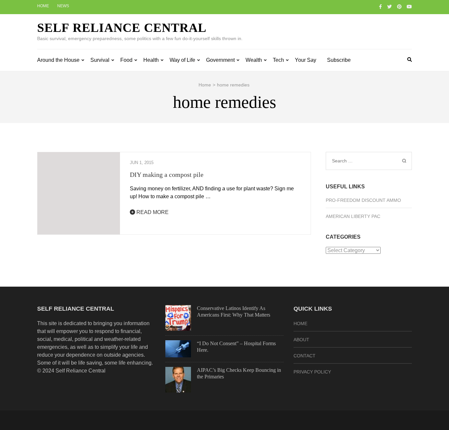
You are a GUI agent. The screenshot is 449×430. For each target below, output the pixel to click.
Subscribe (339, 60)
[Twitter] (389, 6)
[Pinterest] (399, 6)
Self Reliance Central (121, 28)
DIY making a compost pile (166, 174)
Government (220, 60)
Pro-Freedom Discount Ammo (363, 200)
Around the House (58, 60)
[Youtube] (409, 6)
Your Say (305, 60)
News (63, 6)
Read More (152, 212)
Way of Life (182, 60)
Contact (305, 355)
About (301, 339)
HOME (300, 323)
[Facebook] (380, 6)
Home (43, 6)
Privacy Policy (312, 371)
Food (126, 60)
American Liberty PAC (353, 216)
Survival (99, 60)
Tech (278, 60)
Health (151, 60)
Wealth (254, 60)
